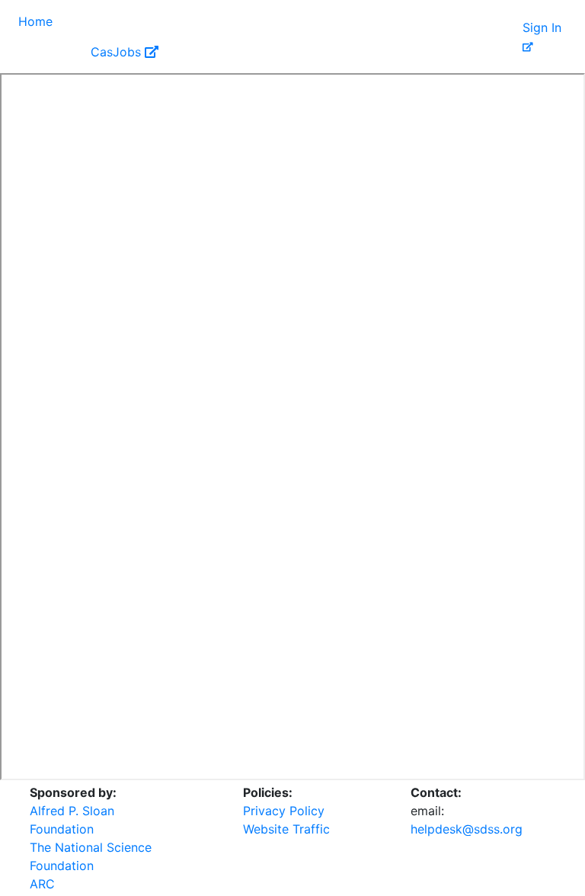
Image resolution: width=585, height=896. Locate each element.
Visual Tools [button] (101, 21)
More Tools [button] (422, 21)
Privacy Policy (283, 810)
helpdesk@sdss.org (467, 829)
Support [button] (43, 51)
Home (35, 21)
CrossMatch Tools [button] (313, 21)
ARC (42, 883)
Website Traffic (286, 829)
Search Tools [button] (198, 21)
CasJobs (118, 51)
